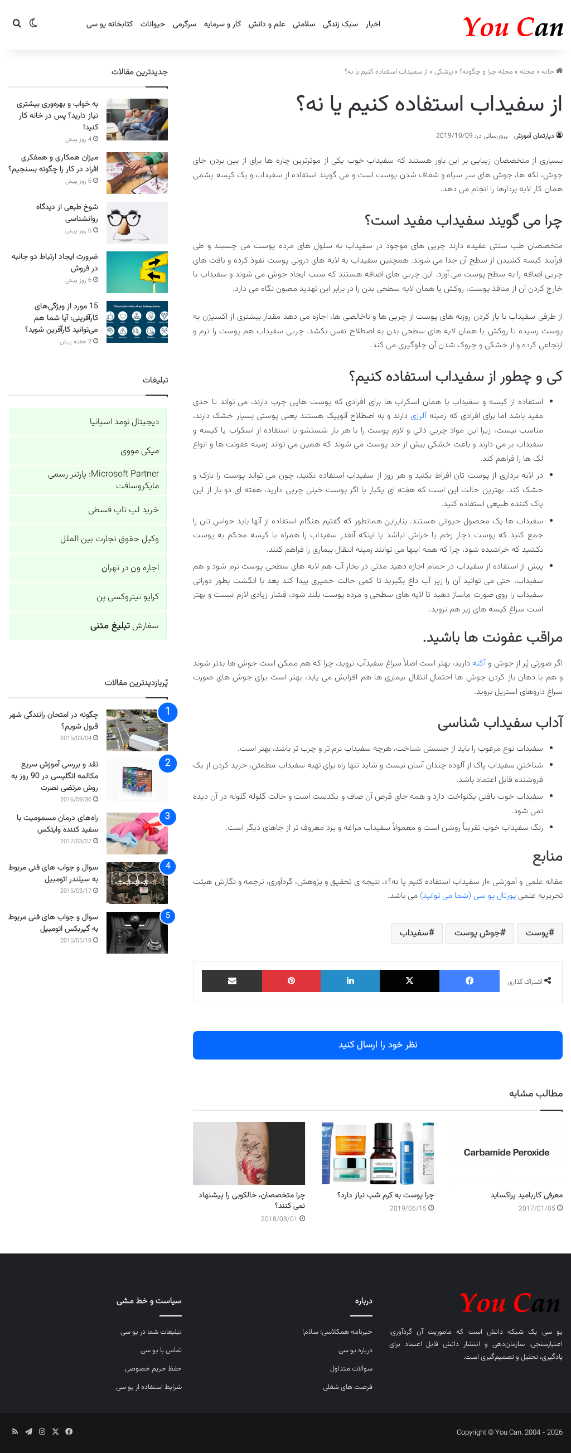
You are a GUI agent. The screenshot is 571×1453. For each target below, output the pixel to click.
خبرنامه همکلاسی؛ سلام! (337, 1332)
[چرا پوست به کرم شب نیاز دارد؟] (378, 1153)
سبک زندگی (340, 24)
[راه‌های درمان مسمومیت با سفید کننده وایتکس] (137, 833)
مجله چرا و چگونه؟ (486, 71)
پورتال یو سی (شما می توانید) (468, 896)
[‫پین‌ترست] (291, 981)
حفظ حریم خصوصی (153, 1368)
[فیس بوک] (469, 981)
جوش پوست (477, 933)
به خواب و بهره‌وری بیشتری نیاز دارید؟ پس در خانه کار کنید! (57, 116)
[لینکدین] (350, 981)
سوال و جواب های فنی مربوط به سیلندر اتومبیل (53, 874)
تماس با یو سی (161, 1350)
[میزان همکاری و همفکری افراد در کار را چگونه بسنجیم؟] (137, 173)
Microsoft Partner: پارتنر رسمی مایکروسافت (103, 480)
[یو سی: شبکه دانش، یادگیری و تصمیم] (479, 24)
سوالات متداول (351, 1368)
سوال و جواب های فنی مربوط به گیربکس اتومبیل (53, 923)
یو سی (552, 1332)
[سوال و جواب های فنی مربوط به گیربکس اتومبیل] (137, 933)
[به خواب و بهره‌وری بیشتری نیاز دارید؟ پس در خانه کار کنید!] (137, 119)
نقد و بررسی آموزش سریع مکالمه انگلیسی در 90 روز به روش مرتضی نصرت (54, 776)
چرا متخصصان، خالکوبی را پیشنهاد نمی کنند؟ (252, 1200)
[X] (410, 981)
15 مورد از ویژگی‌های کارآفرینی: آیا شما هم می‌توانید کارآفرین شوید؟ (61, 318)
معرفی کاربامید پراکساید (527, 1195)
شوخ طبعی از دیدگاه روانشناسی (67, 213)
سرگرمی (184, 24)
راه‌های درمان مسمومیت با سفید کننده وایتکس (57, 824)
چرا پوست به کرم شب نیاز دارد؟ (385, 1195)
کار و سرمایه (222, 24)
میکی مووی (139, 451)
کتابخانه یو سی (109, 24)
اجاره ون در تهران (130, 568)
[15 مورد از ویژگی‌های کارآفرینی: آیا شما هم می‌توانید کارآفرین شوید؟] (137, 322)
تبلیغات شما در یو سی (151, 1332)
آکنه (479, 663)
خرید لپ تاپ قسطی (123, 510)
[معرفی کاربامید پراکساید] (507, 1153)
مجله (527, 71)
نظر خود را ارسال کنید (378, 1045)
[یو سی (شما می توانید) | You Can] (476, 1300)
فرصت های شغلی (347, 1387)
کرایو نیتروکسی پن (127, 597)
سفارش (124, 626)
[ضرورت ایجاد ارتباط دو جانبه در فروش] (137, 272)
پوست (537, 933)
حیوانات (153, 24)
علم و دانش (267, 24)
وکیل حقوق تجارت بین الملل (109, 539)
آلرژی (418, 416)
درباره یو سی (355, 1350)
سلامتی (304, 24)
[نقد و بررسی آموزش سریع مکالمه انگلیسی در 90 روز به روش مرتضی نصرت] (137, 780)
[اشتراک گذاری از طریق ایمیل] (232, 981)
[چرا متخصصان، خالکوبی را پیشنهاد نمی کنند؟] (249, 1153)
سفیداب (414, 933)
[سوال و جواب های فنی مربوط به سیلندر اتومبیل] (137, 883)
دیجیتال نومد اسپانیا (124, 422)
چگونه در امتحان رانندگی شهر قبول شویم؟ (53, 721)
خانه (548, 71)
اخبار (373, 24)
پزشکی (443, 71)
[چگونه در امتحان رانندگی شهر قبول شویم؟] (137, 730)
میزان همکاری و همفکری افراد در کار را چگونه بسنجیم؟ (53, 164)
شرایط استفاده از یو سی (149, 1387)
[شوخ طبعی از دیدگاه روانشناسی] (137, 223)
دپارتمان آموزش (534, 136)
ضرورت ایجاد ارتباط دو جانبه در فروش (55, 263)
